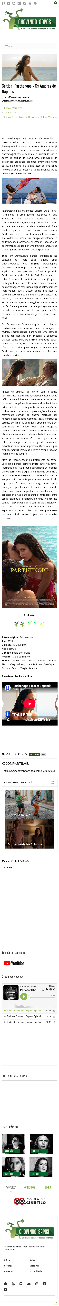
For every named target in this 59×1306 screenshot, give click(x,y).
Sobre (33, 1260)
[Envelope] (19, 3)
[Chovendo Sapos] (29, 30)
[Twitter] (8, 3)
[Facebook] (3, 3)
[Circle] (35, 3)
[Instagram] (13, 3)
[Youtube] (30, 3)
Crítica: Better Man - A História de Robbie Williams (30, 117)
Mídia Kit (34, 1265)
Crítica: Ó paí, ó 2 (19, 815)
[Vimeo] (24, 3)
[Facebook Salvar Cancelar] (5, 1289)
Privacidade (36, 1271)
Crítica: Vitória (11, 112)
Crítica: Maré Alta (13, 107)
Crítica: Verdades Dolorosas (26, 844)
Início (7, 1260)
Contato (8, 1271)
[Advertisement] (29, 36)
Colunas (8, 1265)
